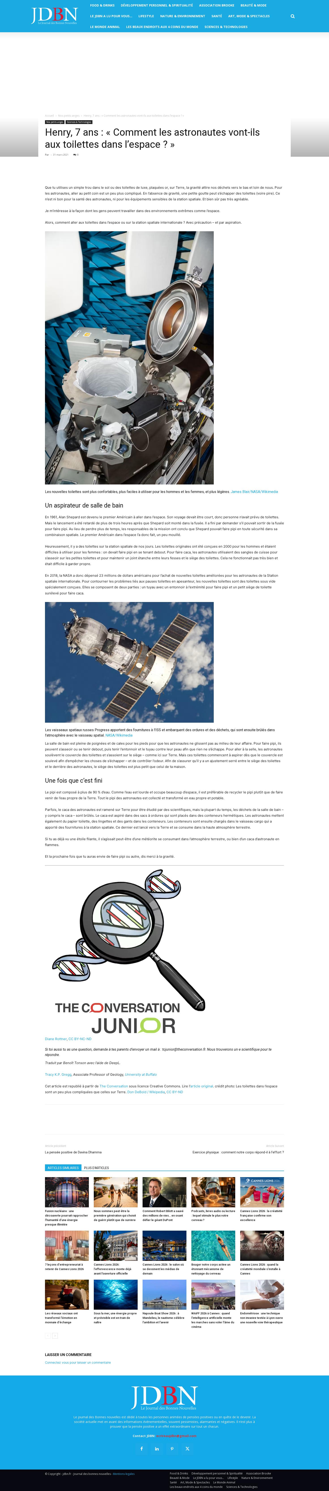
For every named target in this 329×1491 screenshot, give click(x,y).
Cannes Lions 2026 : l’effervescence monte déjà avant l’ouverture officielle (112, 1269)
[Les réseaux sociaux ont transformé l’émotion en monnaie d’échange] (67, 1295)
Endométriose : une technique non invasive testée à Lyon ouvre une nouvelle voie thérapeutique (261, 1318)
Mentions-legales (124, 1474)
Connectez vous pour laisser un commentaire (78, 1362)
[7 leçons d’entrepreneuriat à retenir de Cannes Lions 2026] (67, 1246)
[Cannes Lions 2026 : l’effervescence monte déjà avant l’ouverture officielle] (116, 1246)
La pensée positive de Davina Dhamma (73, 1152)
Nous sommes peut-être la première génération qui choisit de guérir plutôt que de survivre (115, 1215)
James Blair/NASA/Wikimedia (254, 492)
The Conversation (114, 1086)
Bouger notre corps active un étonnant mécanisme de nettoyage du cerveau (210, 1269)
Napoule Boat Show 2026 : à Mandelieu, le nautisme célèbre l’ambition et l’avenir (163, 1318)
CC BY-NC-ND (80, 1039)
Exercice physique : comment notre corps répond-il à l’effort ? (238, 1152)
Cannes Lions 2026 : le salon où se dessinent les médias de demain (163, 1269)
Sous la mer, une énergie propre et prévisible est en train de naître (115, 1318)
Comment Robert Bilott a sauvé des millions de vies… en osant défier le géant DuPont (163, 1215)
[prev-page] (48, 1336)
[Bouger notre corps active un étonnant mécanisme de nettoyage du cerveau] (213, 1246)
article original (201, 1086)
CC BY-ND (175, 1092)
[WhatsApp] (80, 171)
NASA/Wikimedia (118, 735)
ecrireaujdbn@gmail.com (176, 1436)
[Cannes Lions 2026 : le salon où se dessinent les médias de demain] (164, 1246)
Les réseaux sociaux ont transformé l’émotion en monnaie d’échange (61, 1318)
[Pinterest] (70, 171)
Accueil (49, 116)
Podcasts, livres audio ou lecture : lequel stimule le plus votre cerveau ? (213, 1215)
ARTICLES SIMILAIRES (63, 1168)
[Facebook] (49, 171)
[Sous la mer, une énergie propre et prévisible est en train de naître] (116, 1295)
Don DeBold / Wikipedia (146, 1092)
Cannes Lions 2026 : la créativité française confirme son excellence (261, 1215)
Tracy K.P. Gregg (58, 1074)
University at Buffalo (141, 1074)
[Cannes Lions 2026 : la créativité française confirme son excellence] (262, 1192)
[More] (101, 171)
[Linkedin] (90, 171)
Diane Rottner (56, 1039)
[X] (59, 171)
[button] (293, 16)
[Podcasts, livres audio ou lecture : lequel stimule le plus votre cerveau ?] (213, 1192)
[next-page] (55, 1336)
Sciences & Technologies (79, 122)
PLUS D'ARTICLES (96, 1168)
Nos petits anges (68, 116)
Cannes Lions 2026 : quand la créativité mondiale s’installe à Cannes (260, 1269)
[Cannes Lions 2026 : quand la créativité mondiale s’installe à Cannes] (262, 1246)
